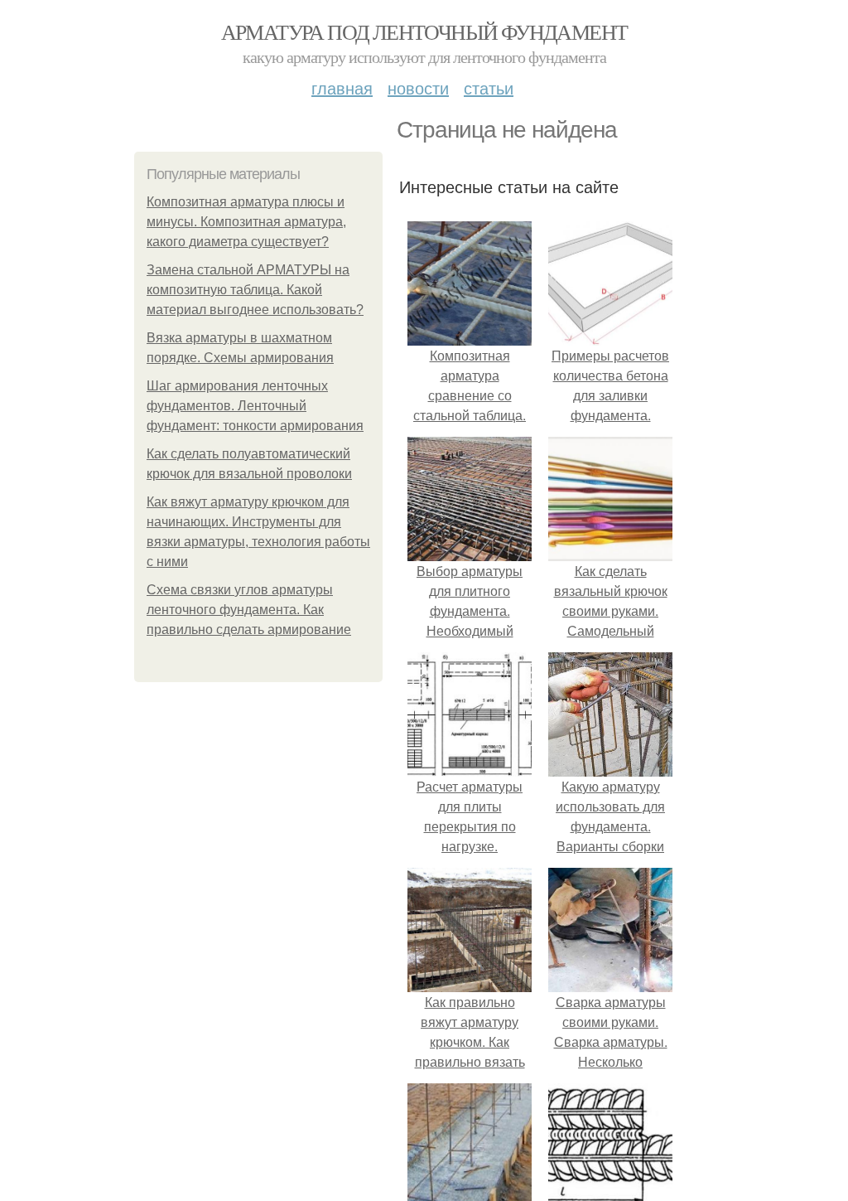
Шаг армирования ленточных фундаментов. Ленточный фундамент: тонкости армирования (255, 406)
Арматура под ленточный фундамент (424, 31)
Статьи (488, 87)
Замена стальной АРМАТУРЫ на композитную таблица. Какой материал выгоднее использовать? (255, 290)
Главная (342, 87)
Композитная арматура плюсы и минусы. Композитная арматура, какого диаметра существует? (246, 222)
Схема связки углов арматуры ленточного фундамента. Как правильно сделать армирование (249, 610)
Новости (418, 87)
